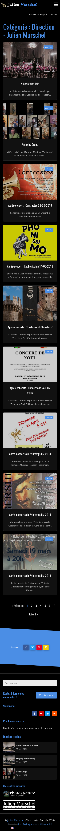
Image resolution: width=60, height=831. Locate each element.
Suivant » (33, 614)
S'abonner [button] (49, 695)
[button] (26, 647)
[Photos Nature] (19, 794)
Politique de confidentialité (37, 824)
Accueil (32, 14)
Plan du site (14, 824)
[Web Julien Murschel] (19, 805)
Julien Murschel (15, 820)
